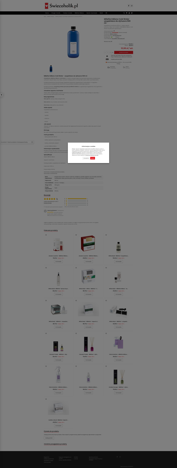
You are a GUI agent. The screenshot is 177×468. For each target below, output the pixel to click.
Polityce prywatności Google (92, 155)
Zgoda (92, 158)
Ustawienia (86, 158)
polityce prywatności (76, 152)
